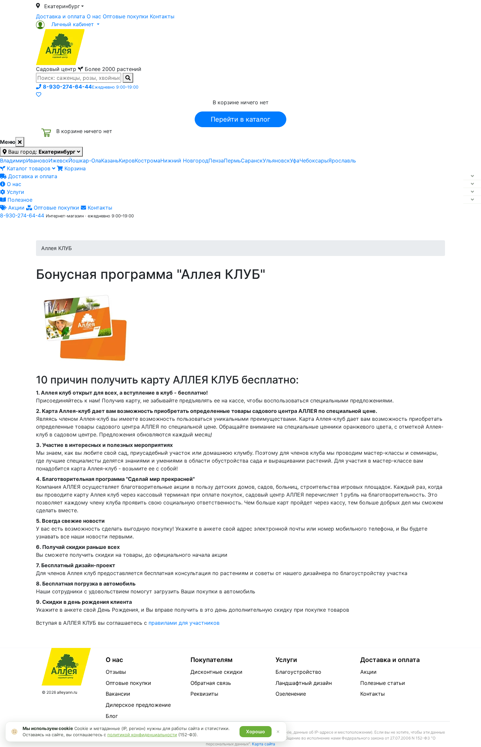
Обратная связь (210, 683)
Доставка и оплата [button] (204, 230)
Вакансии (118, 693)
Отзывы (116, 672)
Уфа (294, 160)
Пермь (232, 160)
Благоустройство (298, 672)
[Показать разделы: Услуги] (472, 192)
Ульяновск (276, 160)
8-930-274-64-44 (22, 215)
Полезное (19, 199)
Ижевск (58, 160)
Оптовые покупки (125, 16)
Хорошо (255, 731)
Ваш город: (41, 151)
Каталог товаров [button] (83, 230)
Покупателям (211, 660)
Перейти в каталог (240, 119)
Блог (112, 716)
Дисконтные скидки (216, 672)
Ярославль (342, 160)
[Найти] (128, 78)
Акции (16, 207)
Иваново (37, 160)
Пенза (216, 160)
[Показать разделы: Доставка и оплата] (472, 176)
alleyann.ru (67, 692)
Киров (127, 160)
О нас (94, 16)
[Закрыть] (19, 142)
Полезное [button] (322, 230)
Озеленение (291, 693)
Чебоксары (313, 160)
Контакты (162, 16)
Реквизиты (204, 693)
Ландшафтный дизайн (304, 683)
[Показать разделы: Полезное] (472, 200)
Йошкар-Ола (84, 160)
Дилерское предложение (138, 705)
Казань (110, 160)
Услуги (14, 192)
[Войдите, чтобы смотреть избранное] (38, 94)
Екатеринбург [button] (62, 6)
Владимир (13, 160)
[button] (67, 24)
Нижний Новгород (184, 160)
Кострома (147, 160)
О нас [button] (140, 230)
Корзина (74, 168)
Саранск (252, 160)
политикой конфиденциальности (142, 734)
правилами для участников (184, 623)
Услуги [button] (270, 230)
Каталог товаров (28, 168)
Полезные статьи (382, 683)
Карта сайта (263, 743)
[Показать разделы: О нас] (472, 184)
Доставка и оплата (60, 16)
